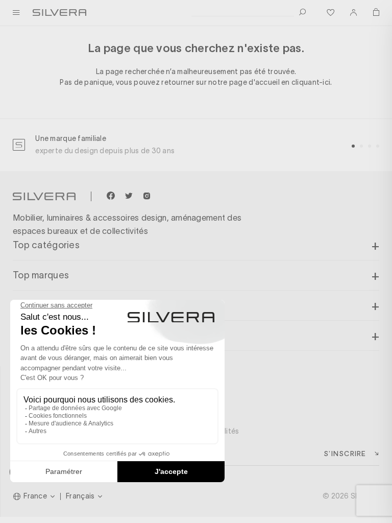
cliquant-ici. (311, 82)
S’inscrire (345, 453)
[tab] (353, 146)
